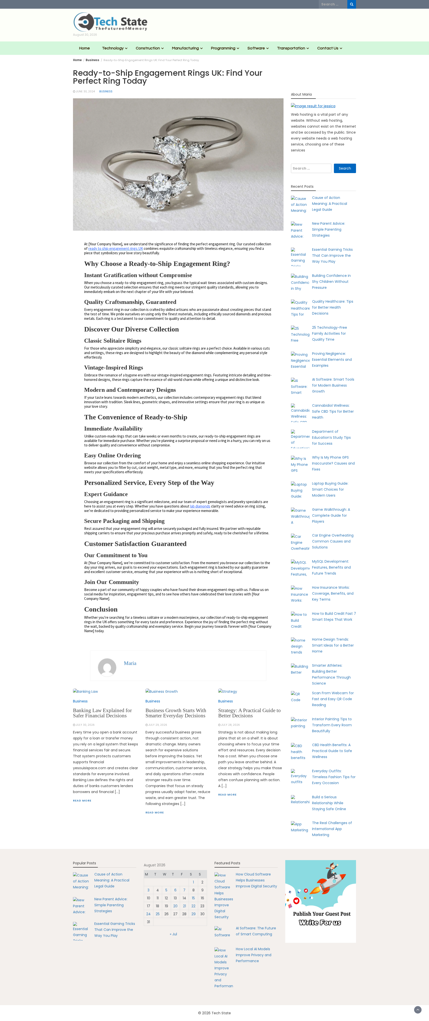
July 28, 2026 (230, 725)
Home (84, 48)
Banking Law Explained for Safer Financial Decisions (102, 713)
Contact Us (327, 48)
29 (193, 914)
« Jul (173, 934)
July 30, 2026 (85, 725)
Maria (130, 663)
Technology (113, 48)
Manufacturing (185, 48)
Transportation (291, 48)
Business (105, 91)
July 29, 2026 (157, 725)
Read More (82, 800)
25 (158, 914)
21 (184, 906)
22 (193, 906)
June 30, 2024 (85, 91)
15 (193, 898)
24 (148, 914)
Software (256, 48)
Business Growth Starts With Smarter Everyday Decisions (175, 713)
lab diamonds (200, 506)
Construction (148, 48)
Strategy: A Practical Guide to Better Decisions (249, 713)
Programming (223, 48)
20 (175, 906)
